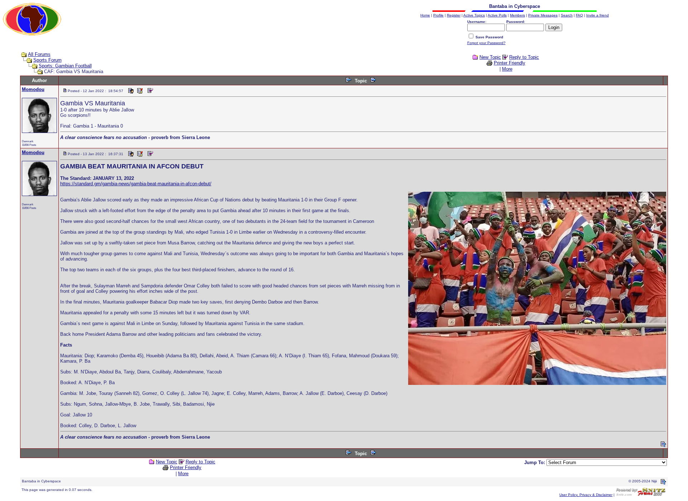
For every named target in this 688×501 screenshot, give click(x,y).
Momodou (33, 89)
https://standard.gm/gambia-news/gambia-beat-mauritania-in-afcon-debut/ (135, 183)
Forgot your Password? (486, 43)
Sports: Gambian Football (65, 65)
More (507, 69)
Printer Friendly (509, 63)
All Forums (39, 54)
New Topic (490, 57)
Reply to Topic (524, 57)
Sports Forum (47, 60)
